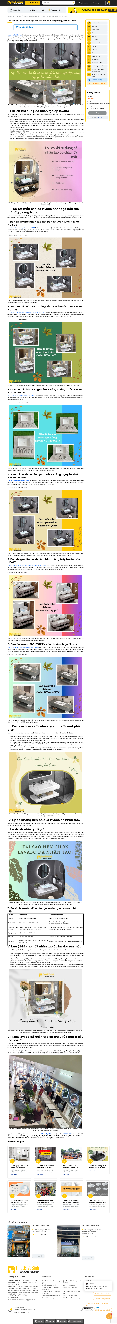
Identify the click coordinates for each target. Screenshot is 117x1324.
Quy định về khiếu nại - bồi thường (72, 1282)
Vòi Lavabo (95, 33)
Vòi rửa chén (95, 59)
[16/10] (97, 1154)
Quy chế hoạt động (69, 1285)
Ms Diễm (98, 117)
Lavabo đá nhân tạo (14, 35)
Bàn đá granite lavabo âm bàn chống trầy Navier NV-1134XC (27, 565)
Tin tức (18, 16)
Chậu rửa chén (96, 56)
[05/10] (19, 1189)
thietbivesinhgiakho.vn (46, 1134)
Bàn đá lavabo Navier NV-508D (18, 480)
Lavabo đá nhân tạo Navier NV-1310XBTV (21, 396)
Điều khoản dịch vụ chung (71, 1298)
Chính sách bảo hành (49, 1285)
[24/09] (45, 1189)
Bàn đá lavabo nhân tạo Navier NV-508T (21, 228)
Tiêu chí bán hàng (48, 1298)
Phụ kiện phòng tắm (98, 66)
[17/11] (97, 1189)
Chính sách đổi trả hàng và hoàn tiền (51, 1292)
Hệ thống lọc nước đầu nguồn (98, 75)
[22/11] (71, 1154)
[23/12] (19, 1154)
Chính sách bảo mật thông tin (71, 1292)
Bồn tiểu (94, 52)
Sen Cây (94, 46)
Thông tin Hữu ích (97, 3)
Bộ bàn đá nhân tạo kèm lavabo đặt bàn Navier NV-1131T (26, 313)
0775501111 (67, 1134)
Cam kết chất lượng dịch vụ (51, 1296)
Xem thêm (14, 1174)
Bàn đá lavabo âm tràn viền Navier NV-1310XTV (23, 647)
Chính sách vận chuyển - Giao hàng (50, 1288)
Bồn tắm (94, 36)
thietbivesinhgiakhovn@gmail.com (98, 104)
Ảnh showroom (13, 1255)
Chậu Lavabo (96, 29)
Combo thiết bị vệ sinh (98, 23)
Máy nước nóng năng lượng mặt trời (98, 70)
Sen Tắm (94, 49)
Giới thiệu (88, 1281)
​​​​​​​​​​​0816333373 (91, 98)
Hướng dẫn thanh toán (70, 1287)
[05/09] (71, 1189)
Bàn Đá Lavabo (96, 43)
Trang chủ (10, 16)
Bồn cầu (94, 26)
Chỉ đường (38, 1256)
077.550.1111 (41, 1234)
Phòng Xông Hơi (97, 62)
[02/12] (45, 1154)
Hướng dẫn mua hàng (70, 1296)
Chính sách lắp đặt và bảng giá (51, 1282)
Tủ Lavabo (95, 39)
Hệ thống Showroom (84, 3)
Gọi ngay (97, 113)
